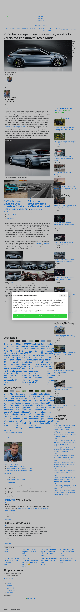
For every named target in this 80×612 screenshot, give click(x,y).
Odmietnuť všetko (22, 316)
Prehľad (63, 295)
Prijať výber (40, 316)
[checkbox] (18, 311)
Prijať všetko (58, 316)
